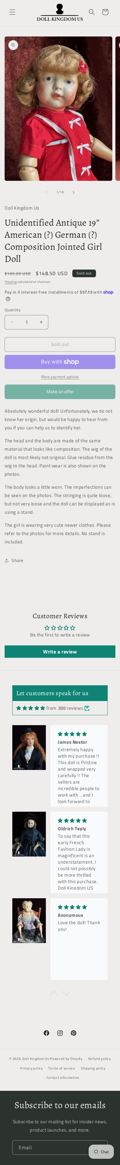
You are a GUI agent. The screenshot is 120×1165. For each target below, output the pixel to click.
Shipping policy (93, 1068)
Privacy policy (31, 1068)
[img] (30, 708)
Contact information (62, 1077)
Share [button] (17, 560)
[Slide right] (73, 192)
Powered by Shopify (66, 1058)
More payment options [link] (60, 377)
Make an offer (60, 393)
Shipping (11, 281)
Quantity (13, 310)
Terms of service (61, 1068)
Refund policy (99, 1058)
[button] (12, 12)
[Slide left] (46, 192)
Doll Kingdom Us (35, 1058)
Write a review (60, 651)
